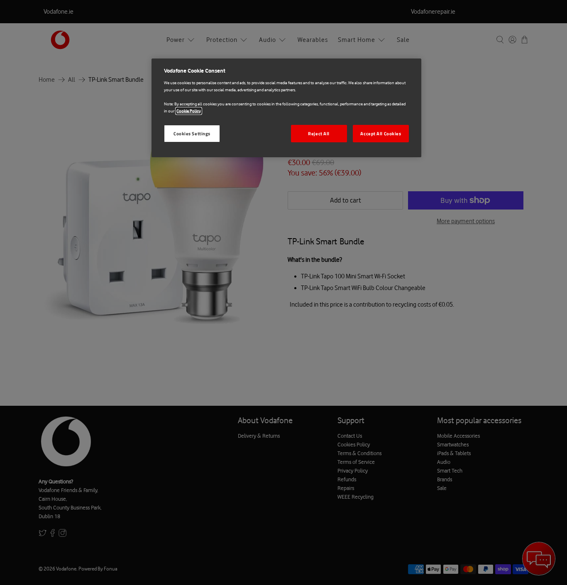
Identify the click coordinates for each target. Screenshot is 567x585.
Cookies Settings (192, 133)
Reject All (319, 133)
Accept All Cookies (380, 133)
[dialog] (286, 107)
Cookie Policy (188, 111)
